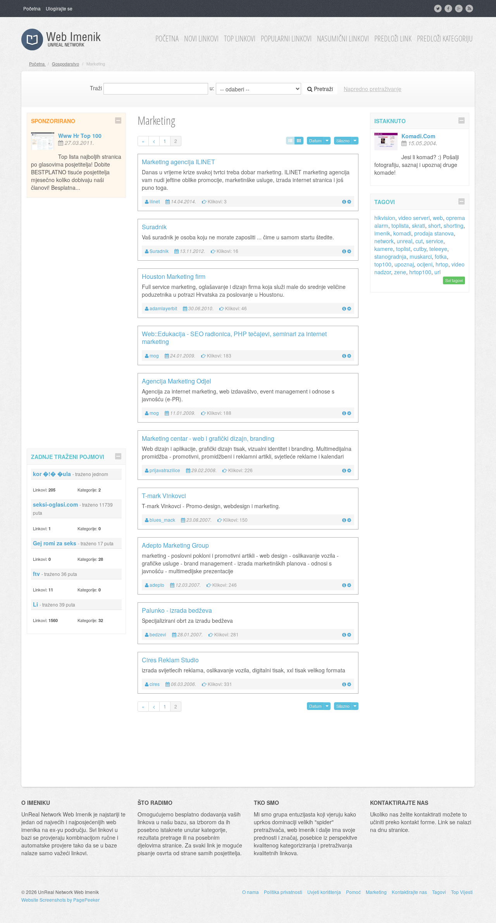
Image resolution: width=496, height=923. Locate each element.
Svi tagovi (454, 280)
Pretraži (322, 89)
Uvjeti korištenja (324, 892)
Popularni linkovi (286, 39)
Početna (32, 8)
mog (154, 355)
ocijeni (424, 264)
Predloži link (393, 39)
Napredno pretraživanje (372, 89)
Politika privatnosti (283, 892)
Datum (315, 140)
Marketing (376, 892)
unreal (404, 241)
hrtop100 (420, 272)
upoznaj (404, 264)
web (438, 218)
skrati (418, 225)
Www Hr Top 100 (80, 135)
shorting (453, 225)
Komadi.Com (418, 136)
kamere (383, 249)
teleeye (438, 249)
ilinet (155, 201)
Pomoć (353, 892)
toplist (403, 249)
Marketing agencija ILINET (178, 161)
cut (419, 241)
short (434, 225)
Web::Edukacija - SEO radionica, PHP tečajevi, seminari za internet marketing (234, 337)
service (434, 241)
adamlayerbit (163, 308)
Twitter (438, 8)
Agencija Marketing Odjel (176, 380)
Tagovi (439, 892)
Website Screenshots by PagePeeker (60, 899)
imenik (382, 233)
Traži (96, 88)
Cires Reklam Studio (170, 659)
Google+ (459, 8)
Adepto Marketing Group (175, 545)
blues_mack (162, 519)
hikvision (384, 218)
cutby (419, 249)
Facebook (449, 8)
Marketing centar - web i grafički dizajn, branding (208, 438)
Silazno (343, 140)
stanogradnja (390, 256)
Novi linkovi (201, 39)
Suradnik (154, 226)
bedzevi (158, 634)
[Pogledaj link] (344, 201)
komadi (402, 233)
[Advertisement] (76, 322)
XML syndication (470, 8)
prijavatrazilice (165, 470)
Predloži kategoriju (445, 39)
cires (155, 684)
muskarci (421, 256)
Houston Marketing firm (173, 276)
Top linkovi (239, 39)
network (384, 241)
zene (400, 272)
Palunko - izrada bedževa (177, 610)
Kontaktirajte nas (409, 892)
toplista (400, 225)
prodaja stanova (434, 233)
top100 (382, 264)
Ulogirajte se (59, 8)
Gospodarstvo (65, 63)
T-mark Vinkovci (164, 495)
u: (212, 88)
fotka (441, 256)
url (437, 272)
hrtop (442, 264)
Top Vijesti (462, 892)
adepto (157, 584)
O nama (250, 892)
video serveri (414, 218)
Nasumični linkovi (343, 39)
